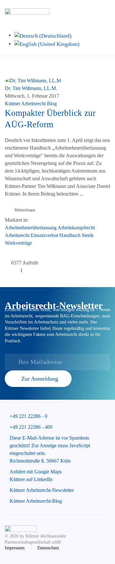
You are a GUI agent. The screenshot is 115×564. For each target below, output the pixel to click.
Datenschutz (48, 547)
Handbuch (69, 235)
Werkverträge (18, 243)
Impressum (15, 547)
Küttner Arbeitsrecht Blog (31, 103)
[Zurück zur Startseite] (28, 13)
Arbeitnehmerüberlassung (31, 227)
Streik (88, 235)
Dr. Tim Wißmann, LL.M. (31, 88)
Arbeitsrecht (17, 235)
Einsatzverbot (44, 235)
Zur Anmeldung (39, 378)
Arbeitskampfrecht (76, 227)
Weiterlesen (24, 210)
